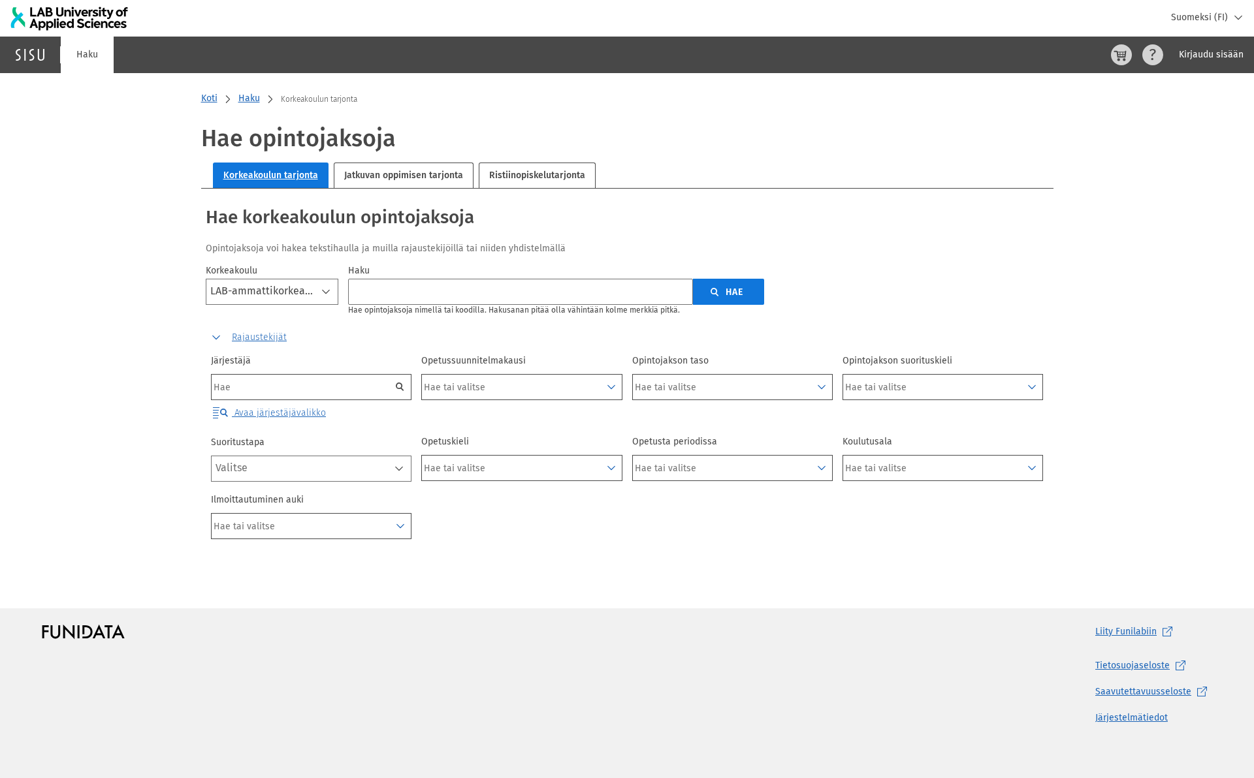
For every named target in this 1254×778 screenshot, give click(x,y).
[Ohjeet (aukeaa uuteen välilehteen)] (1152, 55)
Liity (1126, 631)
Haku (87, 54)
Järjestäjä (231, 360)
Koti (209, 98)
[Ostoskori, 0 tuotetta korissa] (1121, 55)
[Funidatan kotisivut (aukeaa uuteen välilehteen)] (83, 632)
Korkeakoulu (231, 270)
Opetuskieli (445, 441)
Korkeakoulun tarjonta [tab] (270, 175)
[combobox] (272, 292)
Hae (734, 292)
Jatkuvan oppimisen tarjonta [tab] (403, 175)
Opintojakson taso (670, 360)
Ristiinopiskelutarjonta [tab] (537, 175)
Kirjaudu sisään (1211, 54)
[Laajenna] (611, 387)
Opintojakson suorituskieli (897, 360)
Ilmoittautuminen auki (257, 499)
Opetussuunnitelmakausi (473, 360)
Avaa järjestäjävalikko (279, 412)
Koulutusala (867, 441)
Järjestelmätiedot (1131, 717)
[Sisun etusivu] (30, 55)
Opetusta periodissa (674, 441)
